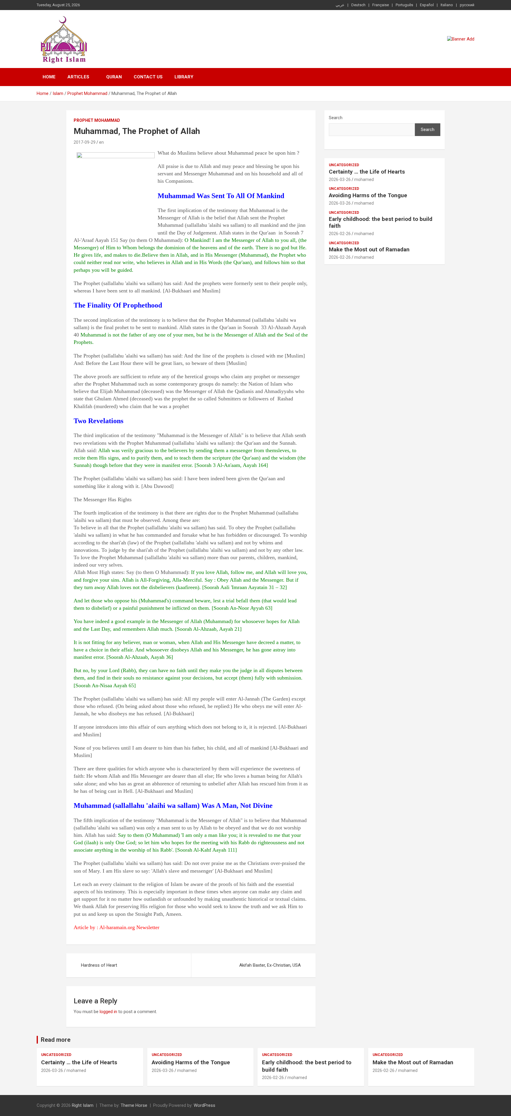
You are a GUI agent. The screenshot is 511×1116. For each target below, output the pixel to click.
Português (404, 5)
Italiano (447, 5)
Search (335, 117)
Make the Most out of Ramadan (369, 249)
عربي (340, 5)
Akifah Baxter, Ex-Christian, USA (270, 965)
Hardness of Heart (99, 965)
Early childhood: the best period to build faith (380, 222)
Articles (78, 77)
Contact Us (148, 77)
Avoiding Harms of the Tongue (368, 195)
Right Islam (82, 1105)
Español (427, 5)
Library (183, 77)
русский (467, 5)
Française (380, 5)
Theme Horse (134, 1105)
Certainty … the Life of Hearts (367, 171)
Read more (55, 1039)
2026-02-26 (340, 233)
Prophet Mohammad (97, 120)
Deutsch (358, 5)
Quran (114, 77)
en (101, 142)
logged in (108, 1011)
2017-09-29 (85, 142)
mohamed (364, 179)
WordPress (204, 1105)
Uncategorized (344, 165)
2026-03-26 (340, 179)
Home (49, 77)
